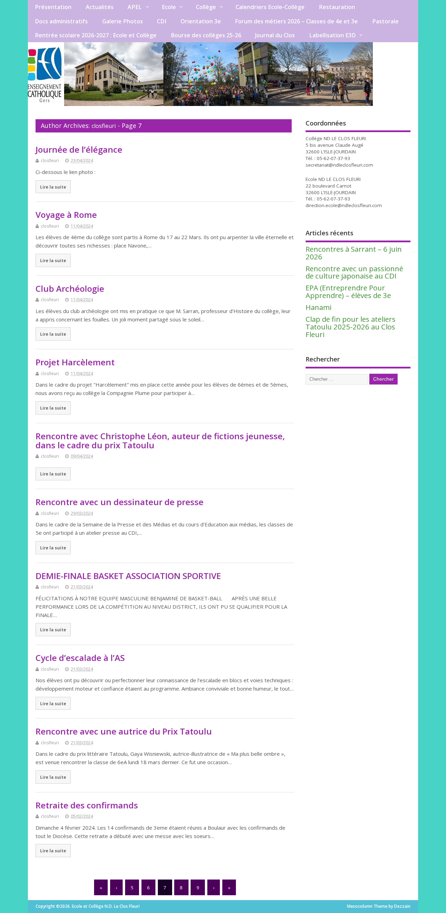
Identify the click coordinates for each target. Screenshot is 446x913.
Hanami (318, 307)
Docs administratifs (61, 21)
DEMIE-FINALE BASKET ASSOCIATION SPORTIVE (128, 575)
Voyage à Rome (66, 214)
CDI (161, 21)
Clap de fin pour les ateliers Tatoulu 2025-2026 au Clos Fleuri (350, 326)
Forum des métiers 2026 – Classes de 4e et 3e (296, 21)
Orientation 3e (200, 21)
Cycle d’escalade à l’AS (80, 657)
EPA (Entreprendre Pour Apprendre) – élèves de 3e (348, 291)
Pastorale (385, 21)
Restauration (337, 7)
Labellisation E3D (332, 35)
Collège (206, 7)
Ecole (169, 7)
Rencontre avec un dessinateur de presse (119, 502)
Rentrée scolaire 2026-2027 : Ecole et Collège (95, 35)
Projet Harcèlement (75, 362)
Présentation (53, 7)
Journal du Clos (275, 35)
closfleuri (104, 126)
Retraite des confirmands (87, 805)
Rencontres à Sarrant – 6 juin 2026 (354, 252)
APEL (135, 7)
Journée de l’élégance (79, 149)
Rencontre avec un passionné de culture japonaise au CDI (354, 272)
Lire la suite (53, 187)
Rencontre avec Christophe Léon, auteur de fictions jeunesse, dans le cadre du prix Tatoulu (160, 440)
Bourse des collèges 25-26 (206, 35)
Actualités (100, 7)
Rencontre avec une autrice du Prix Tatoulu (124, 731)
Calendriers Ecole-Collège (270, 7)
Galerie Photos (122, 21)
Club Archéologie (70, 288)
